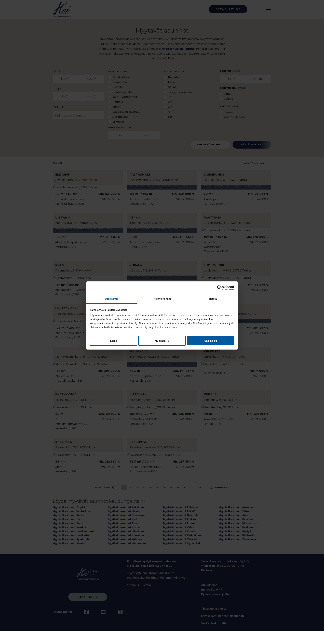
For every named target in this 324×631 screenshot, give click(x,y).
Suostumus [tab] (111, 298)
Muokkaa (160, 340)
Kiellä (113, 340)
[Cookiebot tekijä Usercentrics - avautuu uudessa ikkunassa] (219, 287)
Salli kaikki (210, 340)
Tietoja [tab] (213, 298)
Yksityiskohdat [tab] (162, 298)
